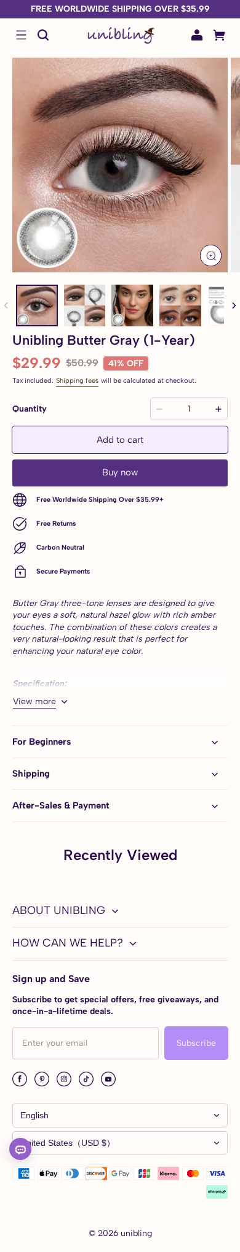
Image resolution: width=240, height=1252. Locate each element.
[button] (21, 35)
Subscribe (196, 1043)
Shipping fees (77, 380)
